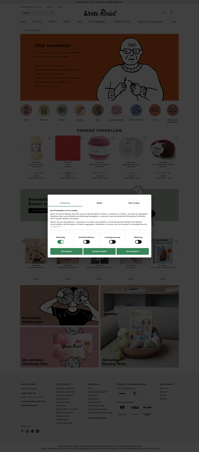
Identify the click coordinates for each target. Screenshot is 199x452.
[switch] (86, 242)
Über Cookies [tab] (134, 203)
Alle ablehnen (66, 251)
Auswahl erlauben (99, 251)
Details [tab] (99, 203)
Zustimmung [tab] (65, 203)
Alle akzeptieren (132, 251)
